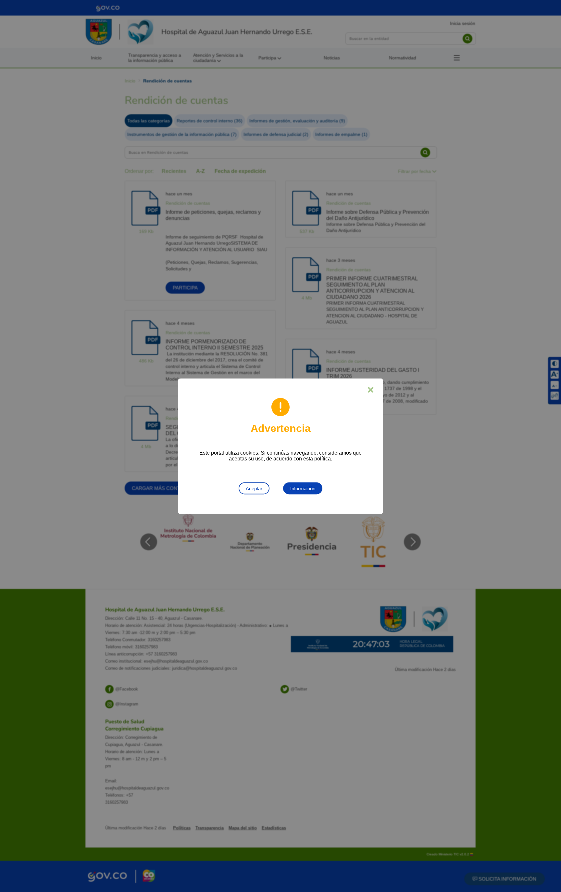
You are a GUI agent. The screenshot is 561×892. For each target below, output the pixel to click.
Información (302, 488)
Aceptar (254, 488)
